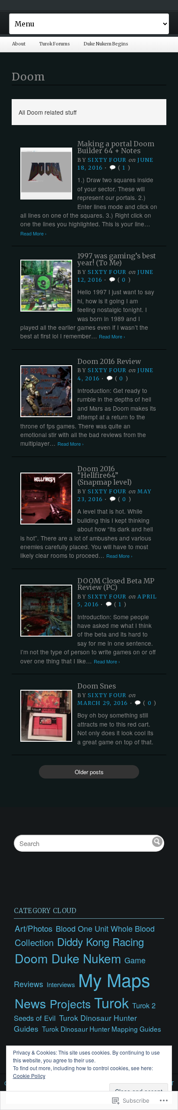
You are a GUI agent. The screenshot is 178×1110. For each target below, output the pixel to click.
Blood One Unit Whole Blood (105, 928)
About (18, 44)
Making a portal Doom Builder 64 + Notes (115, 147)
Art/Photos (33, 928)
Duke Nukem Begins (106, 44)
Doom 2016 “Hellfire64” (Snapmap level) (104, 475)
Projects (70, 1003)
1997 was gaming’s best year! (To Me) (116, 259)
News (30, 1003)
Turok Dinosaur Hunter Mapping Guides (101, 1028)
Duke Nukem (86, 958)
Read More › (33, 233)
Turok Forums (54, 44)
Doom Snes (96, 686)
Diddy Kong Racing (100, 941)
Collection (34, 942)
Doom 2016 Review (109, 361)
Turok (111, 1002)
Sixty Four (107, 160)
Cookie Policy (29, 1075)
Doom (31, 958)
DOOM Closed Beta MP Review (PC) (115, 584)
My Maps (114, 979)
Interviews (61, 984)
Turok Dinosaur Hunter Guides (75, 1023)
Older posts (89, 772)
